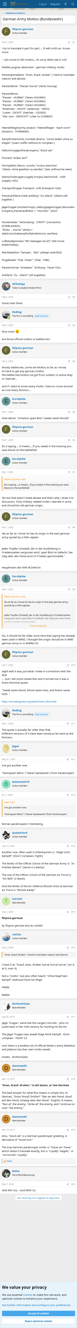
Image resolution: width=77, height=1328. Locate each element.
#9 (74, 589)
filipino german (22, 29)
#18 (73, 1079)
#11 (73, 723)
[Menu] (5, 4)
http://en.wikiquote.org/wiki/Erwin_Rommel (29, 701)
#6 (74, 440)
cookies (27, 1295)
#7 (74, 472)
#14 (73, 846)
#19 (73, 1129)
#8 (74, 527)
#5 (74, 412)
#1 (74, 42)
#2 (74, 297)
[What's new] (65, 4)
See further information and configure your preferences (36, 1305)
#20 (73, 1184)
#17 (73, 1016)
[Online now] (8, 318)
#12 (73, 759)
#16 (73, 947)
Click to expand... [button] (39, 625)
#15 (73, 911)
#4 (74, 361)
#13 (73, 794)
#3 (74, 325)
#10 (73, 665)
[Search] (72, 4)
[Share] (69, 42)
